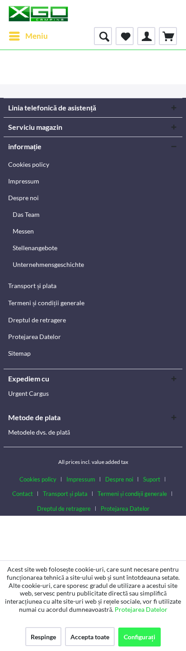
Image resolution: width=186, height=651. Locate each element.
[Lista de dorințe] (125, 36)
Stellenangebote (35, 248)
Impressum (23, 181)
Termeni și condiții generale (46, 303)
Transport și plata (32, 285)
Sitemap (19, 353)
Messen (23, 231)
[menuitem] (28, 36)
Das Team (26, 214)
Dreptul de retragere (37, 320)
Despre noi (23, 198)
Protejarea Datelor (34, 336)
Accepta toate (89, 637)
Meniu (36, 36)
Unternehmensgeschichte (48, 264)
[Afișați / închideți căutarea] (103, 36)
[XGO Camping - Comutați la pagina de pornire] (38, 14)
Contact (22, 493)
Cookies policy (28, 164)
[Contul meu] (146, 36)
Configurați (139, 637)
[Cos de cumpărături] (168, 36)
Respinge (43, 637)
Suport (151, 479)
